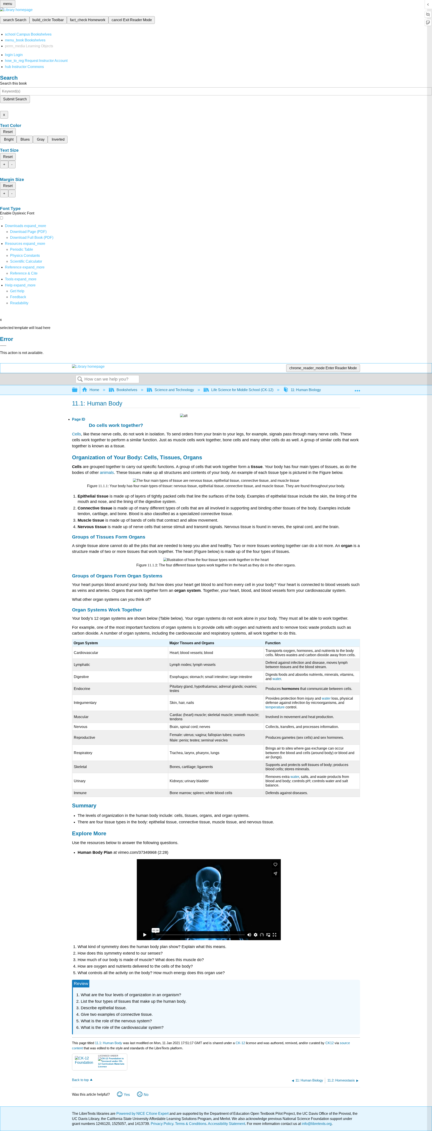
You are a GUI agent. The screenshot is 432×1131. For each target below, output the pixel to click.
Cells (76, 434)
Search (80, 379)
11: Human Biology (306, 390)
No (146, 1095)
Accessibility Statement (226, 1124)
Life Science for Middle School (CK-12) (242, 390)
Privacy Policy (162, 1124)
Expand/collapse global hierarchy (77, 390)
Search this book (13, 83)
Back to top (80, 1080)
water (276, 679)
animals (107, 472)
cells (102, 425)
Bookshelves (127, 390)
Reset (8, 132)
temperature (275, 707)
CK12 (329, 1043)
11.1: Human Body (108, 1043)
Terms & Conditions (190, 1124)
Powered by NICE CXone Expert (142, 1113)
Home (94, 390)
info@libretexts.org (316, 1124)
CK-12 (241, 1043)
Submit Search (15, 99)
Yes (127, 1095)
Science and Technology (174, 390)
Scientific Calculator (26, 261)
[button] (18, 297)
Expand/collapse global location (357, 388)
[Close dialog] (3, 345)
